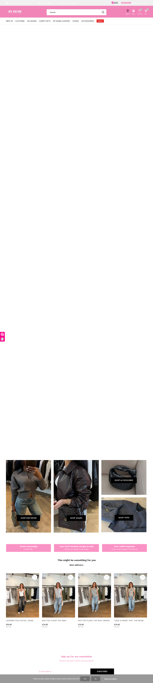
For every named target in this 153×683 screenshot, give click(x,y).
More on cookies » (110, 679)
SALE (100, 21)
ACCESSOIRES (87, 21)
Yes (85, 679)
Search (103, 12)
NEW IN (9, 21)
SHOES (76, 21)
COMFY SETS (45, 21)
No (96, 679)
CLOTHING (20, 21)
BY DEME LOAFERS (61, 21)
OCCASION (31, 21)
